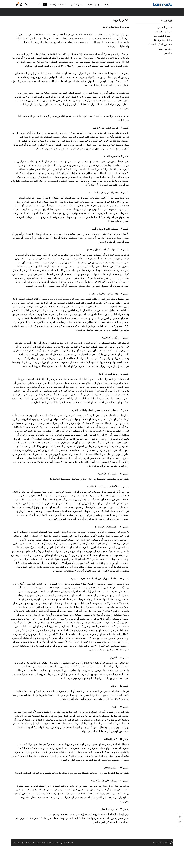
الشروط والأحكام (161, 40)
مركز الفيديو (76, 5)
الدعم (167, 53)
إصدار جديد (93, 5)
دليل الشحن (164, 27)
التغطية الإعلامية (57, 5)
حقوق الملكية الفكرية (159, 44)
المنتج (109, 4)
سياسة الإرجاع (163, 31)
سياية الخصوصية (161, 35)
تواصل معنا (164, 48)
